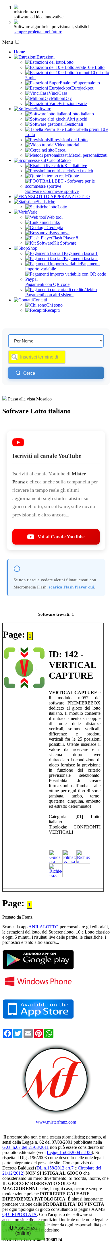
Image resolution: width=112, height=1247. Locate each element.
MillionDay (61, 98)
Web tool (54, 217)
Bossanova (59, 232)
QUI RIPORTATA (19, 1214)
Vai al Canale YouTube (61, 536)
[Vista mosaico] (4, 398)
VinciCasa (58, 93)
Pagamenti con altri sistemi (49, 294)
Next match (82, 170)
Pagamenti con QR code (47, 284)
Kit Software (64, 243)
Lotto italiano (82, 113)
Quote (73, 175)
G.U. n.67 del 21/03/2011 (25, 1147)
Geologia (55, 227)
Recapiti (52, 310)
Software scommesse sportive (52, 191)
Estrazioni (45, 57)
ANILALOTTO (43, 926)
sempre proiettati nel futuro (38, 31)
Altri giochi (77, 119)
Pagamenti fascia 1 (81, 253)
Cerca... (62, 150)
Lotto (69, 62)
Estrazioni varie (73, 103)
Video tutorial (67, 144)
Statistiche (46, 201)
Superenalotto (87, 82)
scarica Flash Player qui (71, 586)
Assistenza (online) (25, 1230)
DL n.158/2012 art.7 (55, 1167)
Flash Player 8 (65, 237)
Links (54, 222)
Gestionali (74, 124)
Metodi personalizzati (88, 155)
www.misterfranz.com (56, 1122)
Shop (32, 248)
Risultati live (75, 165)
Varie (32, 212)
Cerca (29, 373)
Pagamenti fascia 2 (81, 258)
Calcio (65, 160)
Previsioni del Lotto (70, 139)
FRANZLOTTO (74, 196)
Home (19, 51)
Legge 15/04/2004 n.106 (69, 1152)
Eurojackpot (82, 88)
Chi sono (54, 305)
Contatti (40, 299)
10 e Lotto (95, 67)
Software (43, 108)
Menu (7, 42)
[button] (17, 42)
